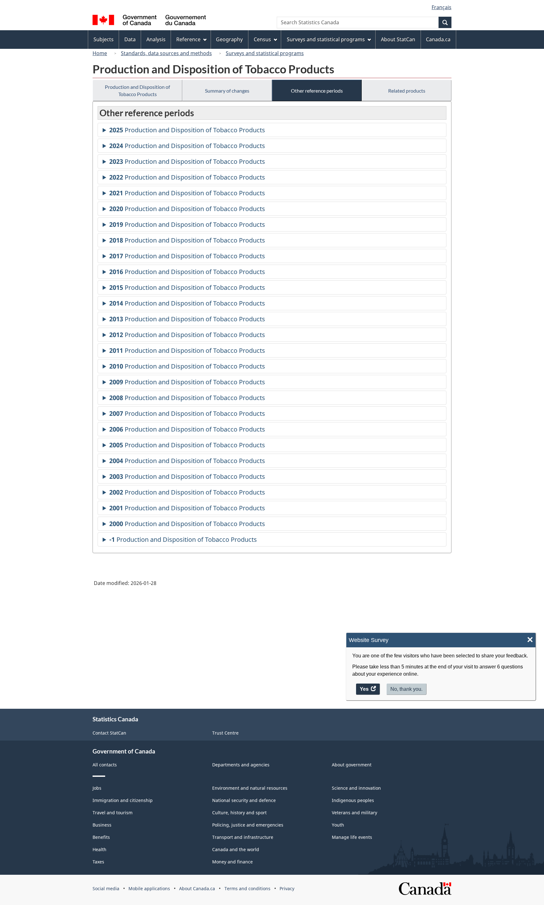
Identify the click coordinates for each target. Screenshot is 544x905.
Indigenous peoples (353, 800)
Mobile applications (149, 888)
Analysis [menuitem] (156, 39)
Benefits (101, 837)
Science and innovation (356, 788)
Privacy (287, 888)
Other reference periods (317, 91)
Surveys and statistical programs (265, 53)
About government (351, 765)
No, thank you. (406, 689)
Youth (338, 825)
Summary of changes (227, 91)
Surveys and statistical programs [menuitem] (326, 39)
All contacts (105, 765)
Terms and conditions (247, 888)
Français (441, 7)
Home (100, 53)
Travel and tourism (113, 813)
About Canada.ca (197, 888)
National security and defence (244, 800)
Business (102, 825)
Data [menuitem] (130, 39)
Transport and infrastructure (242, 837)
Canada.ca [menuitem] (438, 39)
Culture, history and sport (239, 813)
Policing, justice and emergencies (247, 825)
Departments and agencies (240, 765)
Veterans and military (354, 813)
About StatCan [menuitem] (398, 39)
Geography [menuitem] (229, 39)
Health (99, 849)
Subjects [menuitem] (104, 39)
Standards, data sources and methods (166, 53)
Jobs (97, 788)
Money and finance (232, 862)
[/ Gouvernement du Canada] (149, 21)
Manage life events (352, 837)
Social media (106, 888)
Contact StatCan (109, 733)
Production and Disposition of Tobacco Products (137, 90)
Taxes (98, 862)
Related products (406, 91)
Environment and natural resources (249, 788)
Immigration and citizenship (123, 800)
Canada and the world (235, 849)
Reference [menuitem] (188, 39)
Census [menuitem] (262, 39)
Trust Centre (225, 733)
